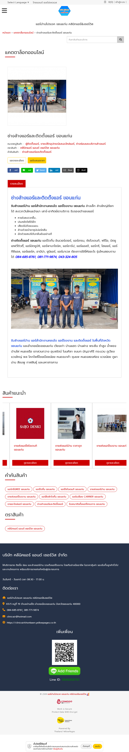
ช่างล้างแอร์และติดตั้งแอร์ (36, 152)
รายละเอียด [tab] (16, 184)
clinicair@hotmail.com (19, 616)
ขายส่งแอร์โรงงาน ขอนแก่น (22, 496)
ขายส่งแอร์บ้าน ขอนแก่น (102, 489)
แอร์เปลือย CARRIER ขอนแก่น (87, 496)
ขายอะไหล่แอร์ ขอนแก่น (19, 504)
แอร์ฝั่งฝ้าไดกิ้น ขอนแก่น (54, 496)
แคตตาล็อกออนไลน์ (24, 32)
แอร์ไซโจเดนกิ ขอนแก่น (72, 489)
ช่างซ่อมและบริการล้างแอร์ (91, 144)
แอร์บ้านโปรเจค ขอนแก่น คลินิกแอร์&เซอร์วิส (67, 694)
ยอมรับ (97, 746)
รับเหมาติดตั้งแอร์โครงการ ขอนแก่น (87, 504)
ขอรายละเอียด (17, 160)
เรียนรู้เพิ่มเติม (58, 749)
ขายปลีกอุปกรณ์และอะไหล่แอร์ (57, 144)
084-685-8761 (14, 610)
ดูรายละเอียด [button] (23, 463)
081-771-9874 (31, 610)
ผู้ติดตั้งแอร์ (32, 144)
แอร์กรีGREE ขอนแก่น (19, 489)
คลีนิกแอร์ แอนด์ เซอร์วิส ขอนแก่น (40, 148)
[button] (13, 170)
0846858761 (70, 679)
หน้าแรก (7, 32)
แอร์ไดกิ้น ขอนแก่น (45, 489)
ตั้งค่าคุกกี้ (86, 746)
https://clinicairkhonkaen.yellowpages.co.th (31, 622)
